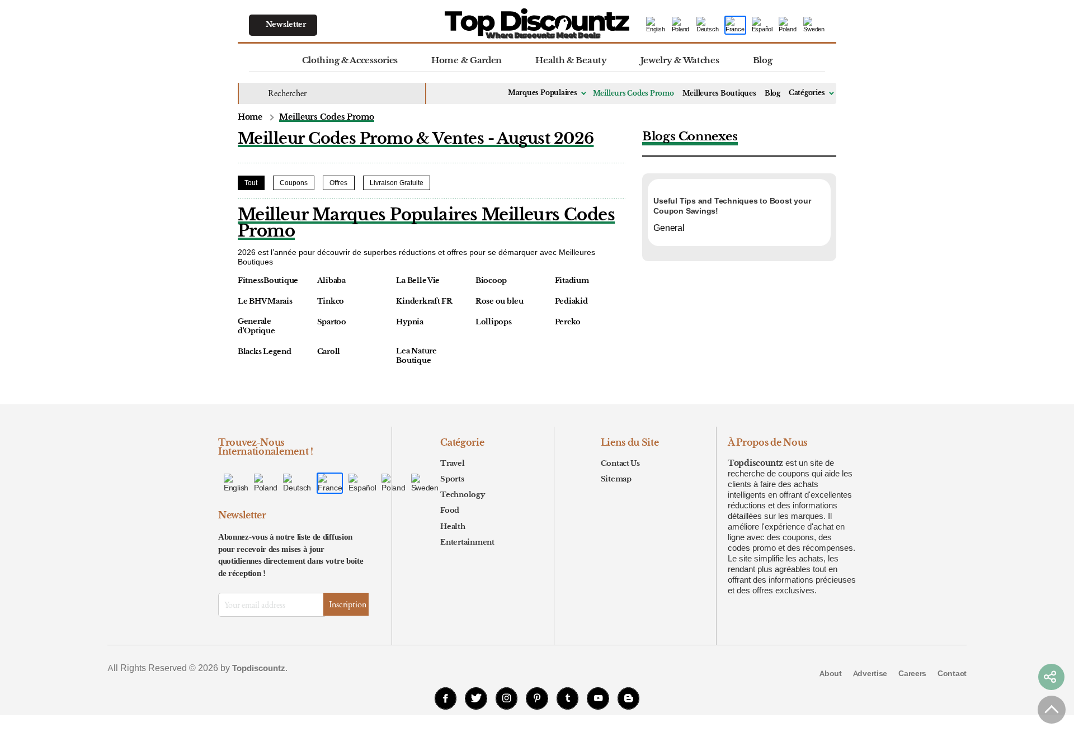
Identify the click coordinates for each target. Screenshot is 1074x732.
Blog (762, 60)
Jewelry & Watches (679, 60)
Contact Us (620, 463)
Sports (452, 479)
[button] (1051, 677)
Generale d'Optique (256, 326)
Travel (452, 463)
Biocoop (491, 280)
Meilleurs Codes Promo (633, 93)
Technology (462, 494)
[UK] (681, 25)
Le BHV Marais (265, 301)
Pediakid (571, 301)
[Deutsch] (707, 25)
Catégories (807, 93)
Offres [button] (338, 183)
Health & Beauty (571, 60)
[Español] (762, 25)
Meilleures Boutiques (719, 93)
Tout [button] (250, 183)
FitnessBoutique (268, 280)
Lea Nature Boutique (416, 356)
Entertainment (467, 542)
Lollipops (493, 322)
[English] (656, 25)
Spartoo (331, 322)
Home (250, 117)
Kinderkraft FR (424, 301)
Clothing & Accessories (350, 60)
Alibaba (331, 280)
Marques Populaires (542, 93)
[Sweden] (814, 25)
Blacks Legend (264, 351)
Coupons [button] (294, 183)
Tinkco (330, 301)
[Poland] (788, 25)
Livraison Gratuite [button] (396, 183)
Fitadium (572, 280)
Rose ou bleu (499, 301)
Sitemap (616, 479)
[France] (735, 25)
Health (452, 526)
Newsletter (286, 24)
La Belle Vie (418, 280)
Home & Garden (466, 60)
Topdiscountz (755, 463)
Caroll (328, 351)
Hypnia (409, 322)
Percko (568, 322)
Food (449, 510)
